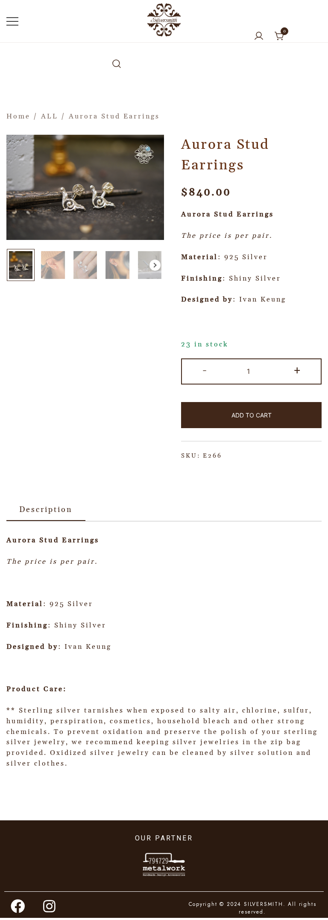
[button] (155, 265)
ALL (49, 116)
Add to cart (251, 415)
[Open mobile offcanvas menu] (12, 21)
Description (46, 510)
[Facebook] (18, 906)
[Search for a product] (116, 64)
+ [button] (297, 370)
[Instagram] (50, 906)
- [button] (205, 370)
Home (18, 116)
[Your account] (259, 36)
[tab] (45, 510)
